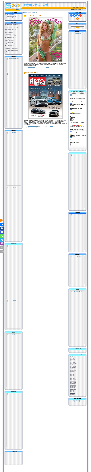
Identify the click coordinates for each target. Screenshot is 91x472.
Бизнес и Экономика (10, 47)
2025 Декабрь (73, 383)
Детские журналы (10, 43)
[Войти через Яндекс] (80, 15)
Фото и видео (9, 40)
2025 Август (72, 378)
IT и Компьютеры (10, 37)
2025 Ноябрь (73, 382)
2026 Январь (73, 384)
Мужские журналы (10, 29)
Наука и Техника (10, 35)
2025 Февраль (73, 370)
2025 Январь (73, 368)
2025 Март (72, 371)
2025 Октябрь (73, 380)
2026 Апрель (73, 389)
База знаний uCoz (77, 402)
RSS (83, 9)
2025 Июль (72, 376)
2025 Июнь (72, 375)
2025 (29, 12)
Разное (7, 51)
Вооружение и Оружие (11, 27)
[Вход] (21, 10)
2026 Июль (72, 393)
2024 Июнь (72, 359)
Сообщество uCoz (77, 401)
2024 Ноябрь (73, 366)
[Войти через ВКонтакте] (74, 15)
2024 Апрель (73, 356)
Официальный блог (77, 400)
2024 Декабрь (73, 367)
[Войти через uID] (71, 15)
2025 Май (72, 374)
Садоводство (9, 30)
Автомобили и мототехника (12, 24)
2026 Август (72, 394)
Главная (25, 12)
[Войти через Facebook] (77, 15)
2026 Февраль (73, 386)
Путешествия (9, 45)
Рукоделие (8, 42)
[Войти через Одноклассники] (77, 18)
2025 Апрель (73, 372)
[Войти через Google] (83, 15)
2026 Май (72, 390)
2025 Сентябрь (73, 379)
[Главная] (17, 10)
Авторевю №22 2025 (32, 72)
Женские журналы (10, 26)
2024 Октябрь (73, 364)
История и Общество (11, 50)
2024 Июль (72, 360)
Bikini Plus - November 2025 (34, 15)
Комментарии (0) (34, 68)
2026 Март (72, 387)
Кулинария (8, 32)
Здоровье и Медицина (11, 48)
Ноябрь (33, 12)
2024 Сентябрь (73, 363)
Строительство (9, 34)
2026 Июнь (72, 391)
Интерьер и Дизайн (10, 38)
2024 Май (72, 358)
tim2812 (47, 67)
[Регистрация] (19, 10)
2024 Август (72, 362)
